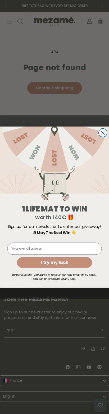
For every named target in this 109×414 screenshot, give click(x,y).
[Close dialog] (103, 132)
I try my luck (54, 262)
